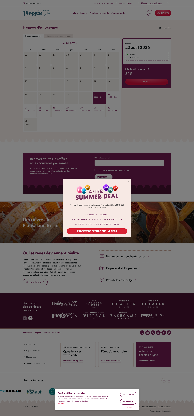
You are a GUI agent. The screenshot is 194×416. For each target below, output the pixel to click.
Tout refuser (128, 402)
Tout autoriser (128, 394)
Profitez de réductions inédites (97, 231)
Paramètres (128, 407)
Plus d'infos (61, 404)
